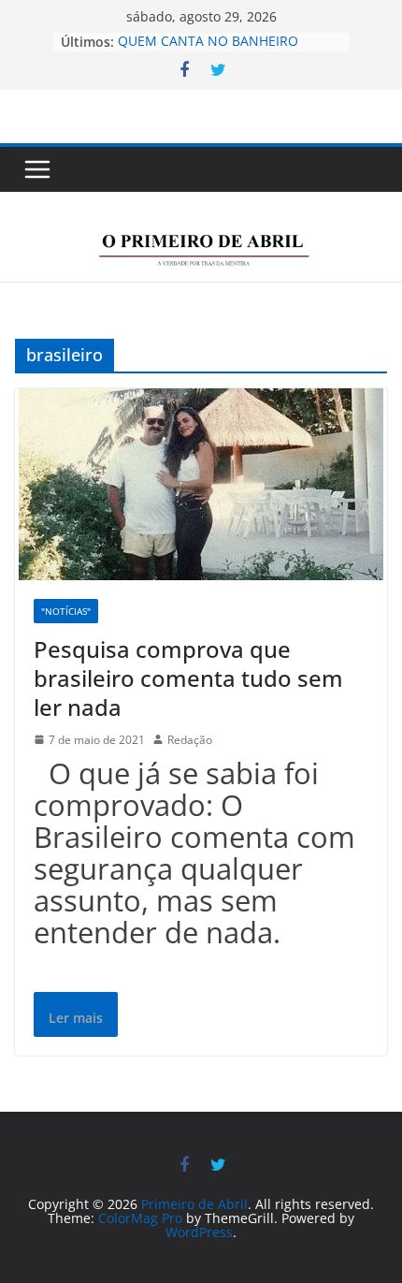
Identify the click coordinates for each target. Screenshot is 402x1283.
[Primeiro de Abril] (201, 207)
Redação (189, 740)
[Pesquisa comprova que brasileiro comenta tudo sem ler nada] (201, 484)
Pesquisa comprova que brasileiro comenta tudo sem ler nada (188, 678)
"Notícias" (66, 611)
